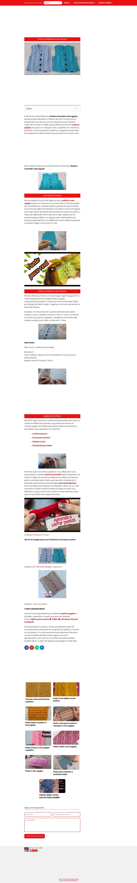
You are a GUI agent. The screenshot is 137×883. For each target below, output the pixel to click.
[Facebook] (26, 647)
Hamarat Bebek (40, 604)
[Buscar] (60, 2)
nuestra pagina (68, 613)
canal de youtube (52, 474)
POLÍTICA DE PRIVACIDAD (84, 3)
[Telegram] (42, 647)
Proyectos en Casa (33, 2)
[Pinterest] (31, 647)
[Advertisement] (68, 21)
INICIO (66, 3)
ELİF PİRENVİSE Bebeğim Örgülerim (47, 567)
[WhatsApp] (37, 647)
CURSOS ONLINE (104, 3)
